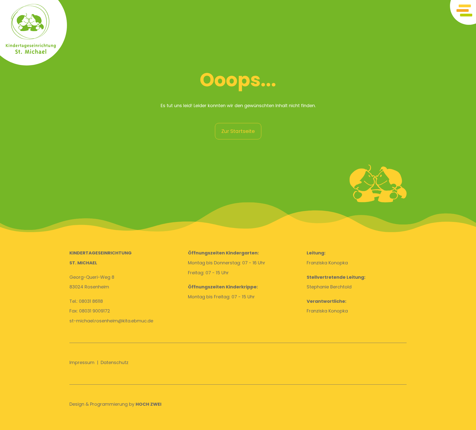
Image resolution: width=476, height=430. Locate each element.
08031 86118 (91, 301)
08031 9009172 (94, 311)
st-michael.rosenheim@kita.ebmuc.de (111, 321)
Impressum (81, 362)
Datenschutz (114, 362)
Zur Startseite (238, 131)
